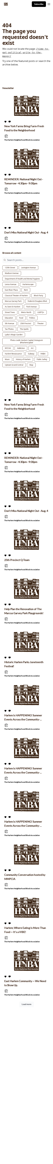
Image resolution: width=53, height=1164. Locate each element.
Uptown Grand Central (14, 365)
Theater (40, 323)
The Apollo (24, 329)
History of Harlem (23, 359)
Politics (32, 318)
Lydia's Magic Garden (14, 334)
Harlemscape (28, 284)
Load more (26, 1004)
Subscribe (38, 4)
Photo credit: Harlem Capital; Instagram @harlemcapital (26, 341)
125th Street (10, 267)
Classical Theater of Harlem (16, 295)
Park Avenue (31, 306)
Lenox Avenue (10, 284)
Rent (26, 290)
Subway (31, 353)
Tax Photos (9, 329)
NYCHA (8, 348)
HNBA (42, 353)
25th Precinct (25, 323)
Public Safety (42, 359)
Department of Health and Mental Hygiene (22, 279)
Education (9, 318)
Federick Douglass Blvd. (37, 301)
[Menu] (49, 3)
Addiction (21, 348)
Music (7, 359)
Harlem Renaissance (13, 353)
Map (31, 365)
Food (21, 318)
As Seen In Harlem (12, 306)
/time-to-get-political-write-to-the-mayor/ (25, 52)
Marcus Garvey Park (13, 301)
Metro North (26, 312)
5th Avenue (9, 323)
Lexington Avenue (28, 267)
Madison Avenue (12, 273)
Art (32, 348)
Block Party (38, 295)
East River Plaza (11, 290)
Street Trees (10, 312)
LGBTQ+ (40, 312)
